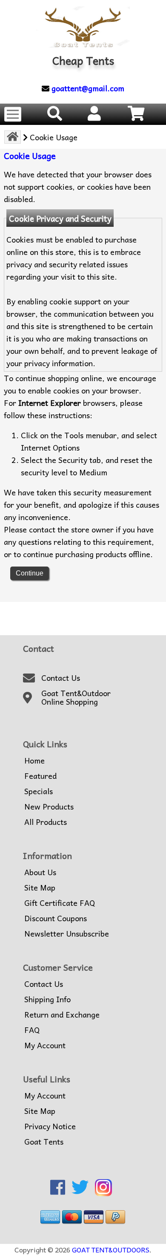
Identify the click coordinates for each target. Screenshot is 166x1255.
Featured (40, 775)
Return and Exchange (62, 1014)
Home (34, 760)
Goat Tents (43, 1141)
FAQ (32, 1029)
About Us (40, 872)
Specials (38, 791)
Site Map (39, 887)
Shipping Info (47, 999)
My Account (45, 1045)
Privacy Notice (50, 1126)
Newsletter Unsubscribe (66, 933)
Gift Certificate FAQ (59, 902)
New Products (49, 806)
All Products (45, 821)
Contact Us (60, 677)
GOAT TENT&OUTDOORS (110, 1249)
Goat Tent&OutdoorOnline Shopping (76, 698)
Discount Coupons (55, 918)
